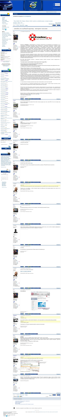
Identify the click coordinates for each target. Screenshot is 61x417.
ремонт (4, 162)
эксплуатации (3, 165)
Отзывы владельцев (5, 21)
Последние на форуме (5, 32)
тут (30, 94)
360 (17, 48)
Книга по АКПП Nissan (3, 85)
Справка (3, 45)
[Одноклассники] (19, 396)
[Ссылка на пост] (20, 31)
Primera (7, 156)
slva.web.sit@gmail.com (27, 16)
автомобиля (9, 158)
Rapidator (9, 156)
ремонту (2, 163)
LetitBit (2, 156)
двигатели (2, 160)
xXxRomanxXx (6, 75)
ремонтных (9, 162)
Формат (2, 158)
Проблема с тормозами (3, 72)
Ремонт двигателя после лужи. (4, 93)
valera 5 (5, 77)
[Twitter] (18, 396)
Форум (23, 21)
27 (6, 124)
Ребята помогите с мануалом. (4, 87)
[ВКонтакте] (17, 396)
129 (17, 220)
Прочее (27, 21)
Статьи (3, 23)
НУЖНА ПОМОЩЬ (3, 130)
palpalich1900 (6, 96)
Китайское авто (4, 42)
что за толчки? (2, 105)
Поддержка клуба (5, 40)
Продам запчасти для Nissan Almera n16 (5, 107)
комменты (9, 35)
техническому (3, 164)
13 (22, 25)
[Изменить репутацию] (37, 119)
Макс (6, 125)
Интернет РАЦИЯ (17, 403)
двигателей (7, 159)
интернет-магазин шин (18, 402)
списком (6, 23)
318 (16, 368)
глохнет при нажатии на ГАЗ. (4, 89)
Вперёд (26, 25)
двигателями (6, 160)
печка (2, 162)
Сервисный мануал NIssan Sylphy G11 (5, 122)
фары (9, 164)
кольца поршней (3, 99)
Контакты (3, 46)
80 (16, 282)
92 (16, 387)
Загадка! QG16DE (3, 97)
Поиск (3, 27)
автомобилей (5, 158)
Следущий (10, 143)
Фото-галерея (4, 20)
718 (17, 262)
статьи (8, 27)
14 (23, 25)
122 (16, 113)
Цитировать (58, 139)
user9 (5, 129)
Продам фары (2, 74)
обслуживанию (3, 161)
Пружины (2, 124)
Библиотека (4, 22)
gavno (6, 123)
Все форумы (15, 22)
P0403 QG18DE (3, 126)
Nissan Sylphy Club (17, 21)
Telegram (3, 29)
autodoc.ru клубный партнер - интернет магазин (6, 81)
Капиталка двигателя (3, 101)
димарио (7, 90)
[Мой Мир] (20, 396)
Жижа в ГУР (2, 113)
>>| (4, 74)
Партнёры (3, 37)
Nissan (4, 156)
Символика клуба (5, 36)
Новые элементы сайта (3, 120)
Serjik (5, 119)
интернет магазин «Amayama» (19, 401)
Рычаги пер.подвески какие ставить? (5, 111)
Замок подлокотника (3, 91)
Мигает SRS (2, 76)
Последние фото (5, 35)
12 (21, 25)
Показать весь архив (4, 187)
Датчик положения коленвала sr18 (5, 103)
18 (17, 156)
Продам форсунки (3, 95)
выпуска (2, 159)
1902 (16, 46)
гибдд (4, 159)
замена (9, 160)
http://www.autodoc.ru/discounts (25, 271)
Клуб (31, 21)
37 (17, 330)
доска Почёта (4, 28)
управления (7, 164)
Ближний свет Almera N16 (4, 109)
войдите (7, 65)
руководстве (5, 163)
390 (7, 79)
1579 (16, 133)
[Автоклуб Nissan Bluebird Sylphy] (33, 5)
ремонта (6, 162)
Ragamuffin (6, 73)
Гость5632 (6, 108)
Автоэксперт (4, 41)
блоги (6, 27)
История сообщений (6, 61)
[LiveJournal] (21, 396)
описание (7, 161)
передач (10, 161)
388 (16, 154)
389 (6, 79)
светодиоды (9, 163)
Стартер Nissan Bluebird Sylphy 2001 (5, 128)
